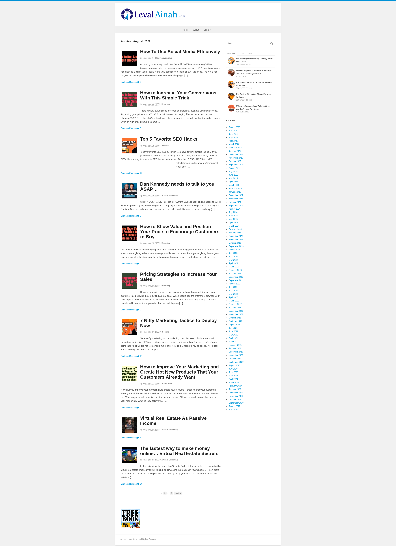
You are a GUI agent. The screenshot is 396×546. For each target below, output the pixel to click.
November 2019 (236, 396)
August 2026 (234, 127)
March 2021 (234, 341)
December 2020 (236, 352)
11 (140, 173)
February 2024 (235, 229)
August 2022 (234, 284)
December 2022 (236, 277)
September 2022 (236, 280)
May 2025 (233, 178)
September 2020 (236, 362)
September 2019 (236, 403)
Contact (207, 29)
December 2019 (236, 392)
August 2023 (234, 250)
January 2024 (235, 233)
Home (186, 29)
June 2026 (233, 134)
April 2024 (233, 222)
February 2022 (235, 304)
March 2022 (234, 301)
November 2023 (236, 239)
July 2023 (233, 253)
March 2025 (234, 185)
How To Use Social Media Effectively (180, 51)
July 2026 (233, 130)
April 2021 (233, 338)
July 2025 (233, 171)
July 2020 (233, 369)
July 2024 (233, 212)
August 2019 (234, 406)
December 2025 (236, 154)
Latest (242, 53)
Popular (231, 53)
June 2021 (233, 331)
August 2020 (234, 365)
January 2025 (235, 192)
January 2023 (235, 273)
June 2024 (233, 216)
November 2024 (236, 199)
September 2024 (236, 205)
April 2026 (233, 141)
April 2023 (233, 263)
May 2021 (233, 335)
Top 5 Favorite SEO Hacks (169, 139)
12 (140, 356)
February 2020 (235, 386)
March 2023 (234, 267)
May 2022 (233, 294)
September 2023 (236, 246)
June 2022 (233, 290)
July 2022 (233, 287)
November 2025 (236, 158)
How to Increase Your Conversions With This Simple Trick (178, 95)
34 (140, 484)
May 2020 (233, 375)
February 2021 (235, 345)
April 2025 (233, 182)
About (196, 29)
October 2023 (235, 243)
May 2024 (233, 219)
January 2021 (235, 348)
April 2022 (233, 297)
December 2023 (236, 236)
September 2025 (236, 164)
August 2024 (234, 209)
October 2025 (235, 161)
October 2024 (235, 202)
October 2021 (235, 318)
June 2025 (233, 175)
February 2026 (235, 147)
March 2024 (234, 226)
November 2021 (236, 314)
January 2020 (235, 389)
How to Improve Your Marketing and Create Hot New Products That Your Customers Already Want (179, 372)
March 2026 (234, 144)
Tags (250, 53)
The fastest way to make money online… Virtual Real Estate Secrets (179, 451)
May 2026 (233, 137)
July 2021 (233, 328)
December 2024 (236, 195)
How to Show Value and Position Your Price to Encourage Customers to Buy (180, 231)
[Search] (271, 43)
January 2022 (235, 307)
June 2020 (233, 372)
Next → (178, 493)
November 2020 (236, 355)
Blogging (165, 145)
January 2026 (235, 151)
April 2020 (233, 379)
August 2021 (234, 324)
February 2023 (235, 270)
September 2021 (236, 321)
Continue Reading (129, 82)
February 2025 (235, 188)
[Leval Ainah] (154, 20)
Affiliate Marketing (169, 195)
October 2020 (235, 358)
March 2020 (234, 382)
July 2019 (233, 409)
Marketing (165, 104)
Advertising (166, 57)
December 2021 (236, 311)
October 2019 (235, 399)
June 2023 (233, 256)
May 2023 (233, 260)
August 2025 (234, 168)
